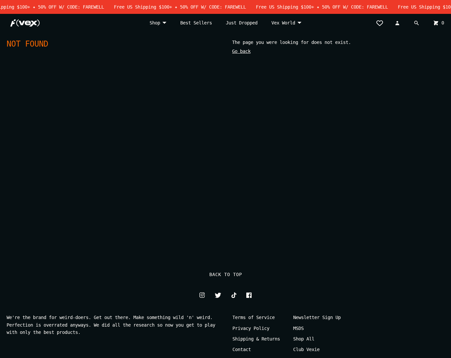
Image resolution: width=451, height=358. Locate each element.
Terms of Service (253, 317)
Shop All (303, 338)
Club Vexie (306, 349)
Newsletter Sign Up (317, 317)
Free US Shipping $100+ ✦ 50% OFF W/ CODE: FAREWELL (177, 7)
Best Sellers (196, 22)
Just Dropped (242, 22)
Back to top (225, 274)
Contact (241, 349)
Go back (241, 51)
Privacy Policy (250, 328)
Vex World (283, 22)
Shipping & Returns (256, 338)
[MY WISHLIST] (382, 22)
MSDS (298, 328)
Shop (155, 22)
